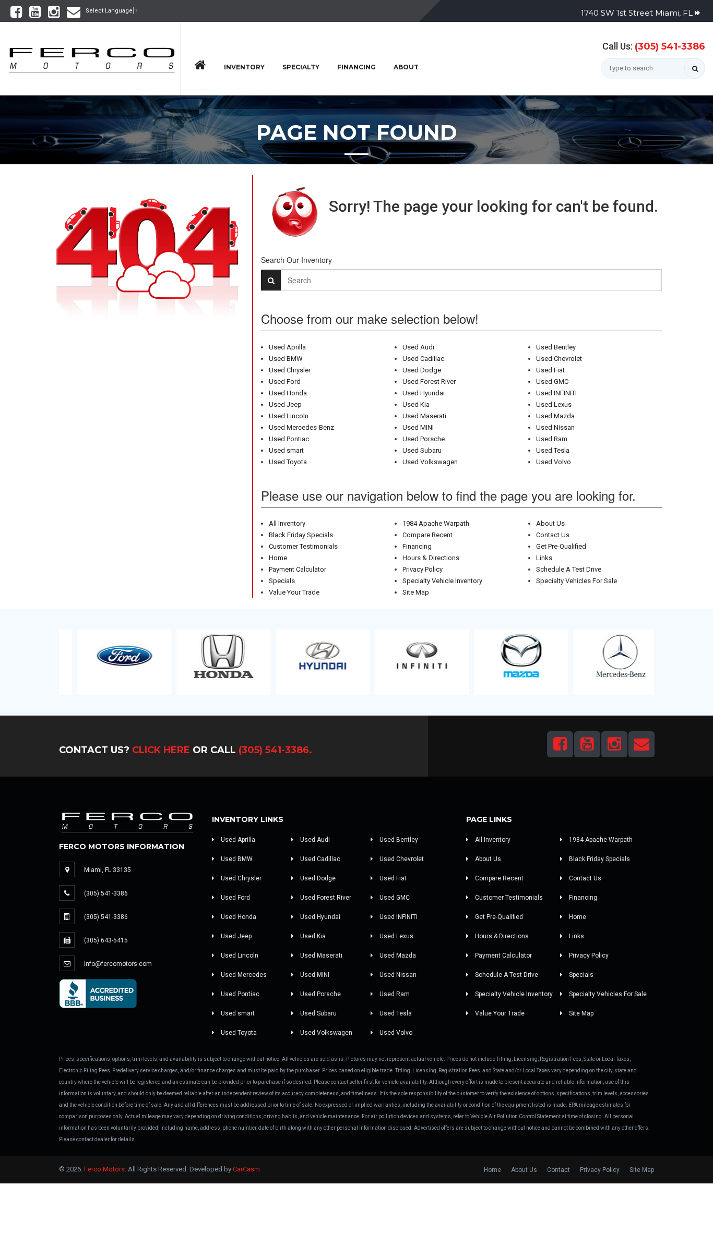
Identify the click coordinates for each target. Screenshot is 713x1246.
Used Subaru (422, 450)
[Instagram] (54, 14)
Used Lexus (554, 404)
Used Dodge (421, 370)
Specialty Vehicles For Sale (576, 581)
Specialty (300, 67)
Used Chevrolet (559, 358)
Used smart (286, 450)
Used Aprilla (287, 347)
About (406, 67)
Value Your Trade (294, 592)
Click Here (161, 750)
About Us (550, 523)
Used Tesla (552, 450)
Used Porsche (423, 439)
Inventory (244, 67)
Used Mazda (555, 416)
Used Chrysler (290, 370)
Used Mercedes (243, 974)
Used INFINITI (556, 393)
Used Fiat (550, 370)
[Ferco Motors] (91, 57)
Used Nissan (555, 427)
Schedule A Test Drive (568, 569)
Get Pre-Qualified (561, 546)
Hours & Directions (430, 558)
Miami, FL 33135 (107, 870)
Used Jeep (285, 404)
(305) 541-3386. (275, 750)
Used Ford (285, 381)
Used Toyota (288, 462)
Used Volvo (553, 462)
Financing (356, 67)
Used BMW (286, 358)
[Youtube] (35, 14)
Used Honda (288, 393)
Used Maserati (424, 416)
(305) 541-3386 (670, 46)
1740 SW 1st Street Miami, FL (638, 13)
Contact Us (552, 535)
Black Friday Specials (301, 535)
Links (544, 558)
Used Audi (418, 347)
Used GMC (552, 381)
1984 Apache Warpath (435, 523)
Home (278, 558)
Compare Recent (427, 535)
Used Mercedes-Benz (301, 427)
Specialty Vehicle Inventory (442, 581)
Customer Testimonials (303, 546)
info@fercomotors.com (118, 963)
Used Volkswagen (430, 462)
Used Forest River (429, 381)
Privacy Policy (422, 569)
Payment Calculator (297, 569)
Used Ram (551, 439)
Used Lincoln (288, 416)
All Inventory (287, 523)
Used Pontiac (289, 439)
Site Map (415, 592)
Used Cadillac (423, 358)
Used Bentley (556, 347)
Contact (558, 1170)
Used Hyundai (423, 393)
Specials (282, 581)
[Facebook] (16, 14)
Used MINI (418, 427)
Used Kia (416, 404)
